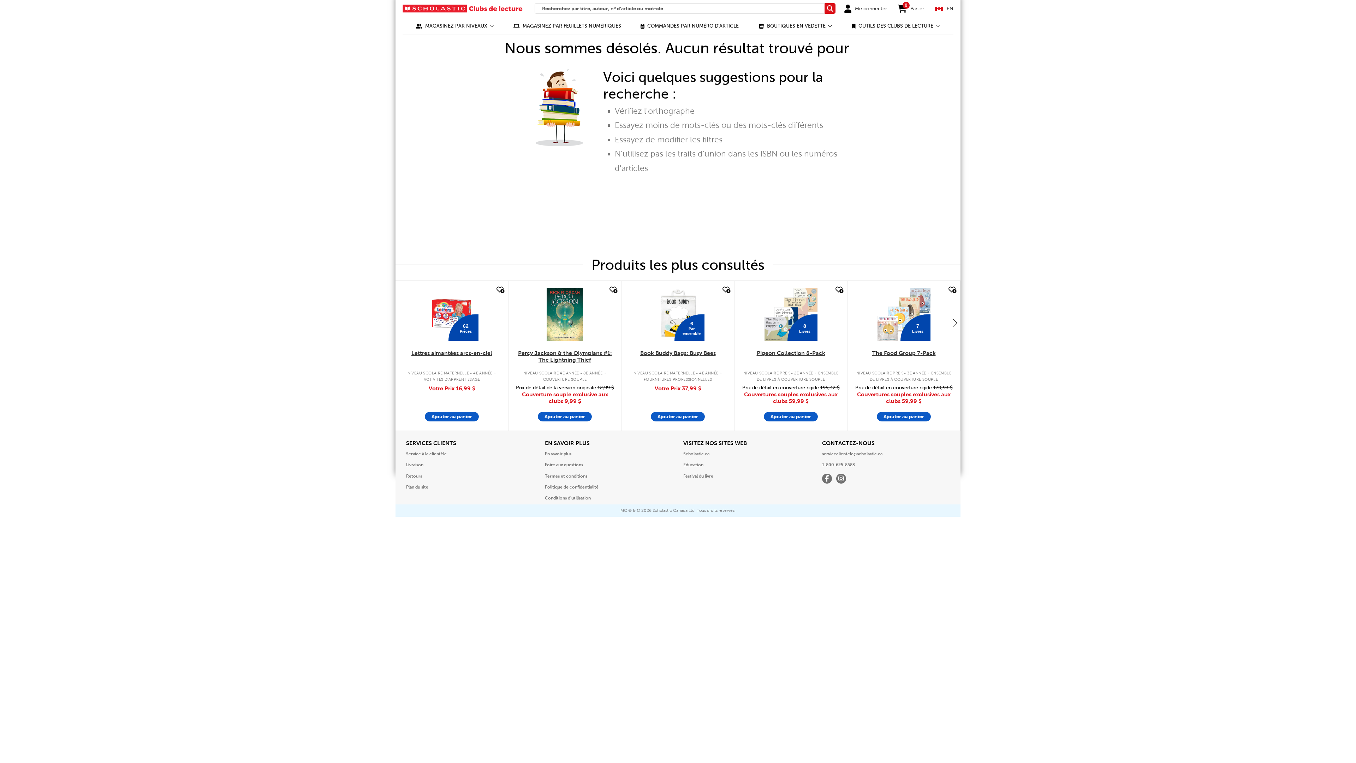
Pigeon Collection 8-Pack (791, 353)
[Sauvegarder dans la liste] (500, 290)
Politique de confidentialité (572, 487)
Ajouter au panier (452, 416)
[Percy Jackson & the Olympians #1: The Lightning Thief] (565, 314)
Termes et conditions (566, 476)
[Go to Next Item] (955, 322)
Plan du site (417, 487)
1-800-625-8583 (838, 464)
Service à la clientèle (426, 453)
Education (693, 464)
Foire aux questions (564, 464)
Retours (414, 476)
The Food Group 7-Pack (904, 353)
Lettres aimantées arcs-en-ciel (451, 353)
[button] (455, 26)
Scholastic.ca (696, 453)
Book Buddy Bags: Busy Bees (678, 353)
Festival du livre (698, 476)
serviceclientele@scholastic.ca (852, 453)
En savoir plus (558, 453)
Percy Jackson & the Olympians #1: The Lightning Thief (565, 356)
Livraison (414, 464)
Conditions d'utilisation (568, 498)
